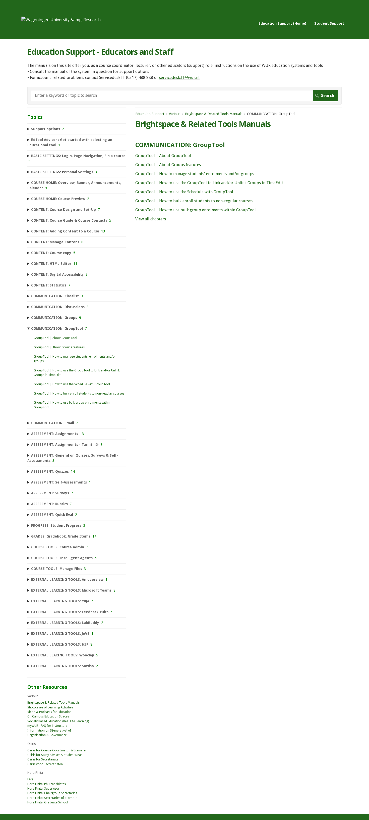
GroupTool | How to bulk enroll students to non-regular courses (194, 201)
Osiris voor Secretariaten (45, 764)
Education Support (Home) (282, 23)
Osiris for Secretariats (42, 759)
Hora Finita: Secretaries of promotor (53, 798)
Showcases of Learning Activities (50, 707)
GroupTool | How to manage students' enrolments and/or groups (194, 173)
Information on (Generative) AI (49, 730)
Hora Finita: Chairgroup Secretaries (52, 793)
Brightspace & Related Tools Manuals (213, 114)
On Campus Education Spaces (48, 716)
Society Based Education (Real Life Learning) (58, 721)
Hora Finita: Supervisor (43, 788)
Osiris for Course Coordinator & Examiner (57, 750)
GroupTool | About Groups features (168, 164)
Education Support (149, 114)
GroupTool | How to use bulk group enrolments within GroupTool (195, 210)
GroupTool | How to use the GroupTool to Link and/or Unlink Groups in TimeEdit (209, 182)
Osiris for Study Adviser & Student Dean (55, 755)
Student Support (329, 23)
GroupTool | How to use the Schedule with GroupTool (184, 191)
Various (174, 114)
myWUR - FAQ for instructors (47, 726)
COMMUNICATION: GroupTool (180, 144)
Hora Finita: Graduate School (47, 802)
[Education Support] (61, 19)
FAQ (30, 779)
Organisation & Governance (47, 735)
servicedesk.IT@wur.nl (179, 77)
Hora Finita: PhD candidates (46, 784)
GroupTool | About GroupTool (163, 155)
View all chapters (150, 219)
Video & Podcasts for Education (49, 712)
